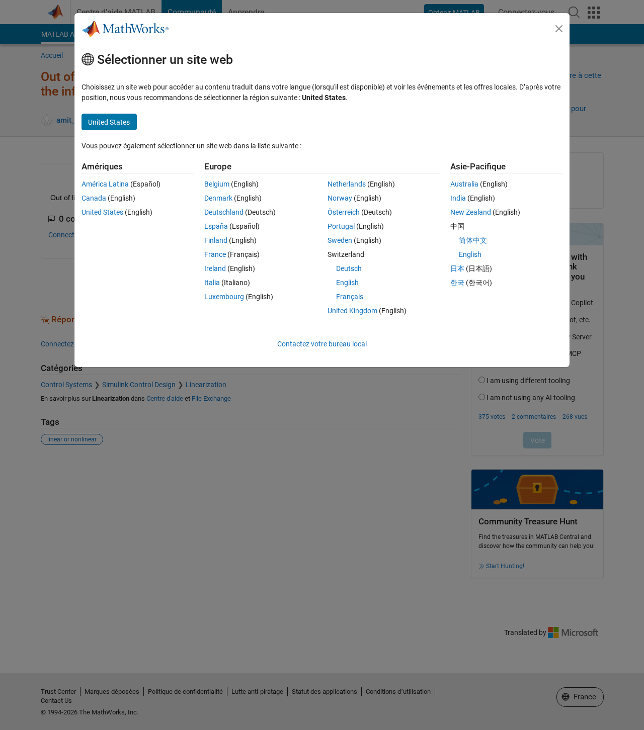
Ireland (215, 268)
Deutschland (224, 212)
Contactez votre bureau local (322, 344)
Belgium (216, 184)
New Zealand (470, 212)
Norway (340, 198)
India (458, 198)
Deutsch (349, 268)
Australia (464, 184)
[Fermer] (559, 29)
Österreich (344, 212)
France (215, 254)
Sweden (340, 240)
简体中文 (473, 240)
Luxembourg (224, 297)
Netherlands (347, 184)
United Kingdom (352, 311)
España (216, 226)
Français (349, 297)
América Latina (105, 184)
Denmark (218, 198)
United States (102, 212)
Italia (212, 283)
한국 (457, 283)
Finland (215, 240)
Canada (94, 198)
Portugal (341, 226)
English (347, 283)
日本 (457, 268)
